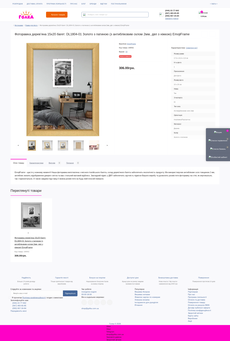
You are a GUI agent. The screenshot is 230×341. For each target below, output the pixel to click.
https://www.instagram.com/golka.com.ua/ (90, 302)
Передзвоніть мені (18, 311)
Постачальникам (118, 4)
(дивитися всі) (191, 48)
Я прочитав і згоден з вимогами (37, 298)
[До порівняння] (212, 34)
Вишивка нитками (142, 294)
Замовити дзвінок (171, 19)
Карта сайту (193, 316)
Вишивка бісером (142, 292)
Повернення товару (196, 302)
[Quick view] (48, 202)
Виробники (192, 318)
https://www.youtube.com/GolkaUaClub (97, 302)
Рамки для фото (31, 25)
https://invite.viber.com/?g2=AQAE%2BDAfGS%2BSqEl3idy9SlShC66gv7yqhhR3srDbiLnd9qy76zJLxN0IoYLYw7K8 (103, 302)
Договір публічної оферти (199, 308)
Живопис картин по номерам (147, 297)
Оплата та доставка (196, 300)
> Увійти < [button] (213, 4)
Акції (190, 321)
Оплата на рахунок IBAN (198, 305)
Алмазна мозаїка (142, 300)
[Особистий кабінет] (218, 157)
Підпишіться (70, 293)
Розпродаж (18, 4)
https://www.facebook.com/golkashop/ (84, 302)
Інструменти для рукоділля (146, 302)
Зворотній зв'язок (195, 313)
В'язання (138, 305)
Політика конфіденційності (34, 298)
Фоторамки (19, 25)
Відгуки (103, 4)
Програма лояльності (56, 4)
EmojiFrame (131, 44)
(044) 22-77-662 (172, 10)
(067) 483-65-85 (172, 13)
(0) (127, 52)
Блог (83, 4)
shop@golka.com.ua (90, 308)
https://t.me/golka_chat (109, 302)
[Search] (84, 14)
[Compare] (48, 212)
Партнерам (193, 292)
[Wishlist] (48, 207)
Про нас (73, 4)
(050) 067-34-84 (172, 16)
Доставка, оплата (34, 4)
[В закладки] (204, 34)
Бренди (93, 4)
